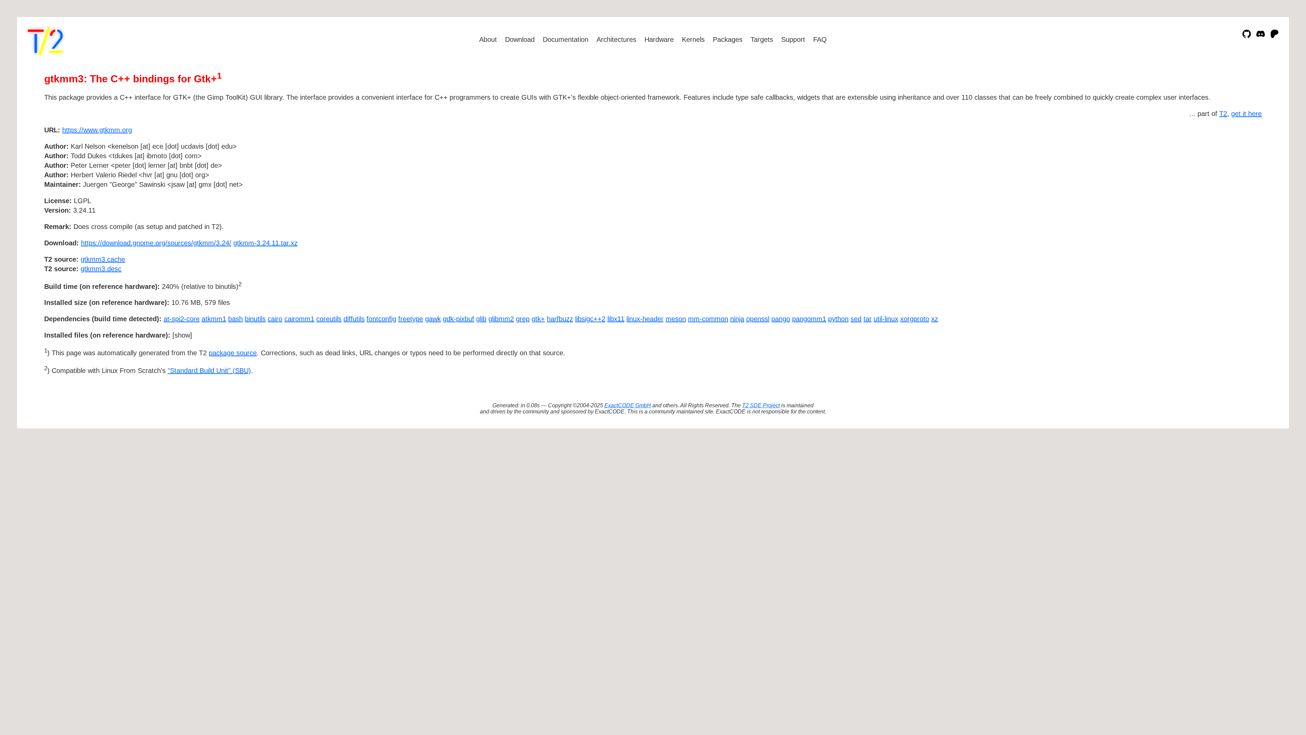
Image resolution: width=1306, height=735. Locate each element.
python (838, 319)
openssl (757, 319)
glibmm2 (501, 319)
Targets (762, 39)
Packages (727, 39)
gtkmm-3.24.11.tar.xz (265, 243)
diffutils (354, 319)
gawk (433, 319)
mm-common (708, 319)
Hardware (659, 39)
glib (481, 319)
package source (233, 353)
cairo (275, 319)
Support (793, 39)
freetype (410, 319)
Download (520, 39)
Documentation (565, 39)
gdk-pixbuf (458, 319)
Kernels (693, 39)
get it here (1246, 113)
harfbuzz (560, 319)
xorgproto (914, 319)
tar (868, 319)
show (182, 335)
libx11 (615, 319)
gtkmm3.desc (101, 269)
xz (934, 319)
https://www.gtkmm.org (97, 130)
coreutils (328, 319)
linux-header (645, 319)
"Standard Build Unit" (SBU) (209, 370)
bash (235, 319)
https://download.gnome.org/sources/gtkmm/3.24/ (156, 243)
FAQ (820, 39)
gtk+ (538, 319)
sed (856, 319)
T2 (1223, 113)
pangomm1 (809, 319)
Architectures (616, 39)
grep (523, 319)
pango (780, 319)
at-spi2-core (182, 319)
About (488, 39)
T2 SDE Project (761, 405)
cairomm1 (299, 319)
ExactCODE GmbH (627, 405)
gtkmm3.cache (103, 259)
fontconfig (381, 319)
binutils (255, 319)
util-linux (886, 319)
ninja (737, 319)
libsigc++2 (590, 319)
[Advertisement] (1241, 169)
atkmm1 (214, 319)
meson (676, 319)
